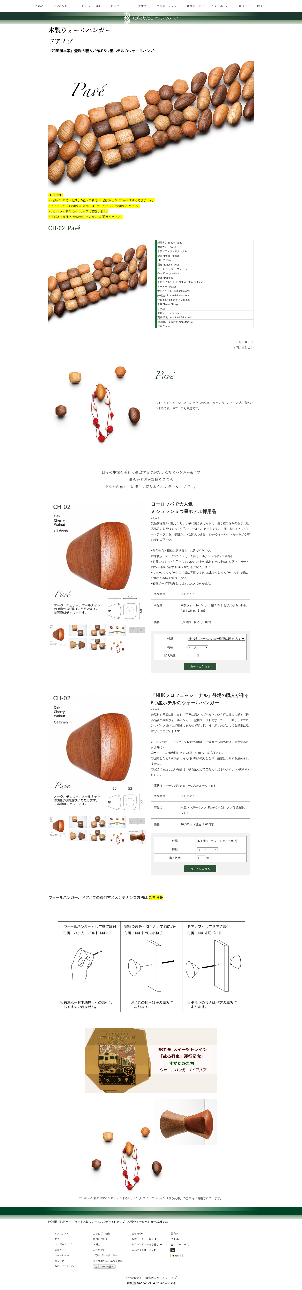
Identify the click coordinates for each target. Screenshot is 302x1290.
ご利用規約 (99, 1249)
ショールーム (61, 1255)
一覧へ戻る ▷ (245, 342)
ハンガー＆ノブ (63, 1244)
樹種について (100, 1238)
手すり (58, 1238)
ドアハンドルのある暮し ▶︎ (147, 1244)
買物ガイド (60, 1249)
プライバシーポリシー (105, 1255)
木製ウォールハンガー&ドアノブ (104, 1222)
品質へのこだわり (64, 1266)
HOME (52, 1222)
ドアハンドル (61, 1233)
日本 (176, 1238)
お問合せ (59, 1260)
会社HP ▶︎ (137, 1233)
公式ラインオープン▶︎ (144, 1249)
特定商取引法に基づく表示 (108, 1260)
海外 (176, 1233)
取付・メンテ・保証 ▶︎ (144, 1238)
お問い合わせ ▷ (243, 347)
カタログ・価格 (101, 1233)
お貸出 (96, 1244)
